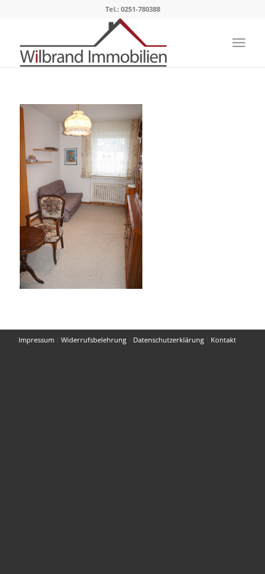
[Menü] (238, 42)
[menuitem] (238, 42)
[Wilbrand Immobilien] (110, 42)
